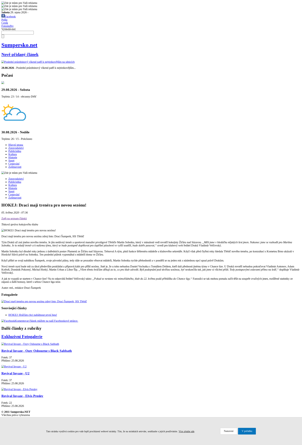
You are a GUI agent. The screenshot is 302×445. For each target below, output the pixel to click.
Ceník (4, 22)
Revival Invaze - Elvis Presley (22, 396)
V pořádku (247, 431)
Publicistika (14, 151)
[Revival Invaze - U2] (14, 366)
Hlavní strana (15, 144)
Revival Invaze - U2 (15, 373)
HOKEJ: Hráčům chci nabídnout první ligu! (32, 314)
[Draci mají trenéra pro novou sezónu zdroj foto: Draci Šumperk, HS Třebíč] (44, 301)
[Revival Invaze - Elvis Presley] (19, 389)
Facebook (10, 16)
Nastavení (228, 431)
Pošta (4, 19)
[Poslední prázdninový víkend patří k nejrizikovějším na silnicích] (38, 61)
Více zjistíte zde (186, 431)
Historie (12, 157)
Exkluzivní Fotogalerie (21, 336)
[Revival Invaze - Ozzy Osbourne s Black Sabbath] (30, 343)
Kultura (12, 154)
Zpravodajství (16, 147)
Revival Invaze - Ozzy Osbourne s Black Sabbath (36, 351)
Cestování (13, 163)
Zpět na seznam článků (14, 218)
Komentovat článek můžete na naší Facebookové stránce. (46, 320)
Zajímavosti (14, 166)
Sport (11, 160)
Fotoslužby (7, 25)
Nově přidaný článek (19, 54)
